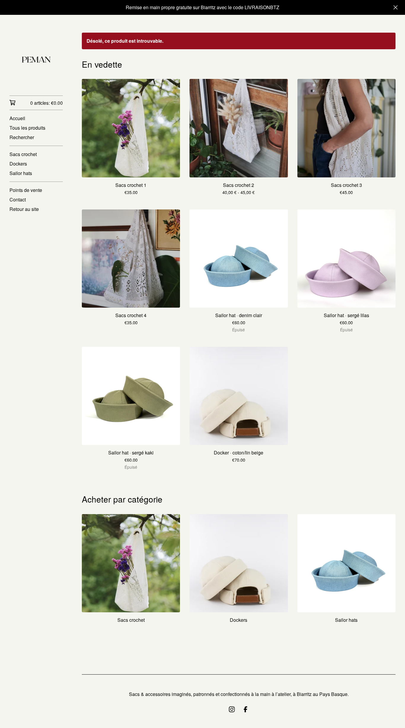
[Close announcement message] (395, 7)
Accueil (17, 118)
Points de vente (25, 190)
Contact (17, 199)
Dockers (18, 163)
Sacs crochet (23, 154)
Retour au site (24, 209)
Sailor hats (20, 173)
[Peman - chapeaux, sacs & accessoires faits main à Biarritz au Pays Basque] (36, 59)
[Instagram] (231, 709)
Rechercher (21, 137)
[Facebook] (245, 709)
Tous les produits (27, 127)
